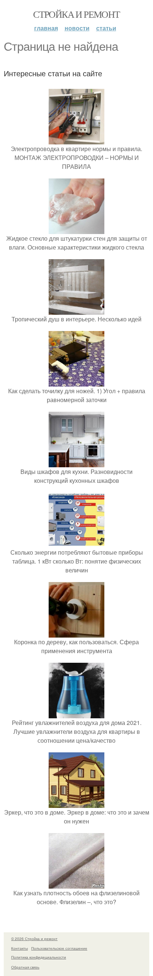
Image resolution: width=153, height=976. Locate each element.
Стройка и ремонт (76, 14)
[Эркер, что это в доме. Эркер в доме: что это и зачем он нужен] (76, 803)
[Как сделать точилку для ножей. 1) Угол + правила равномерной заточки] (76, 382)
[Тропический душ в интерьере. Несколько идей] (76, 310)
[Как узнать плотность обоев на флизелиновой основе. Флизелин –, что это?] (76, 884)
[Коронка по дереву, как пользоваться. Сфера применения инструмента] (76, 633)
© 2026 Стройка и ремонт (34, 938)
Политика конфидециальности (38, 957)
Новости (77, 28)
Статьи (106, 28)
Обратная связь (25, 967)
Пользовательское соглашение (59, 948)
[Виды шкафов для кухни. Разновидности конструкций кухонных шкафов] (76, 462)
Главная (46, 28)
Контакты (19, 948)
